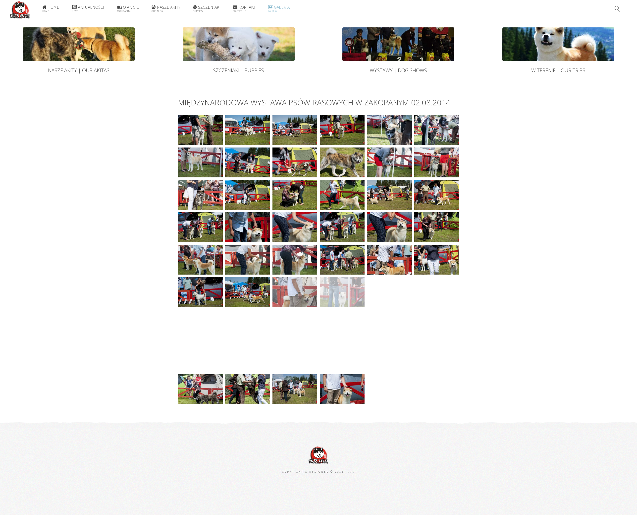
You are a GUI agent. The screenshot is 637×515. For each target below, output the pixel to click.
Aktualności (88, 8)
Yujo (350, 471)
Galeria (279, 8)
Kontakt (244, 8)
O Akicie (128, 8)
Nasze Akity (166, 8)
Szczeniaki (206, 8)
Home (50, 8)
